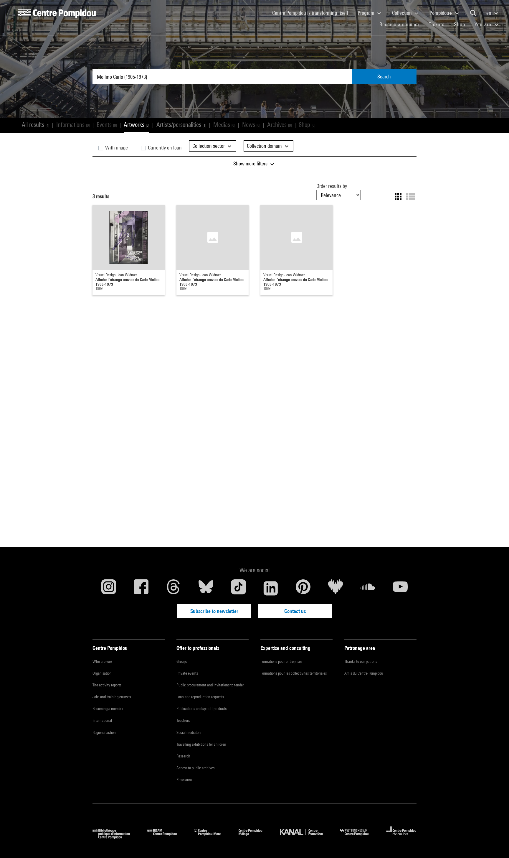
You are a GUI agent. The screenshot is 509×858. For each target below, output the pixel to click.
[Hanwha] (401, 837)
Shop (462, 24)
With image (116, 147)
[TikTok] (238, 588)
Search (384, 76)
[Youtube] (400, 588)
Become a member (401, 24)
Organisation (102, 673)
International (102, 720)
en (489, 13)
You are (484, 24)
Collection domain (265, 146)
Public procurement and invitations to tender (210, 685)
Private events (187, 673)
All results (35, 124)
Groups (181, 661)
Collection (402, 13)
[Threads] (173, 588)
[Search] (473, 13)
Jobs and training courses (111, 696)
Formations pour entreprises (281, 661)
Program (367, 13)
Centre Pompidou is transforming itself (312, 12)
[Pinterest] (303, 588)
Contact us (295, 611)
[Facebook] (141, 588)
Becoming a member (107, 708)
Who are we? (102, 661)
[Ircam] (166, 837)
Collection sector (209, 146)
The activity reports (106, 685)
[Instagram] (108, 588)
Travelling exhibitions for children (201, 744)
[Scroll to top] (495, 844)
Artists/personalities (181, 124)
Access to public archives (195, 767)
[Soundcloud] (368, 588)
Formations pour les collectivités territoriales (293, 673)
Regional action (104, 732)
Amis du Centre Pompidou (363, 673)
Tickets (436, 24)
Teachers (183, 720)
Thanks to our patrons (360, 661)
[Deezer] (335, 588)
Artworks (136, 124)
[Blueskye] (206, 588)
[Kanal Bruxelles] (305, 837)
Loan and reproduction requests (200, 696)
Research (183, 756)
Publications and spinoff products (201, 708)
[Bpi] (115, 837)
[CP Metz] (211, 837)
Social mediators (188, 732)
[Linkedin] (270, 588)
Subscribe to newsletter (214, 611)
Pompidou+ (441, 13)
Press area (184, 779)
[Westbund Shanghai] (358, 837)
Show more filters (251, 163)
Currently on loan (164, 147)
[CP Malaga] (255, 837)
